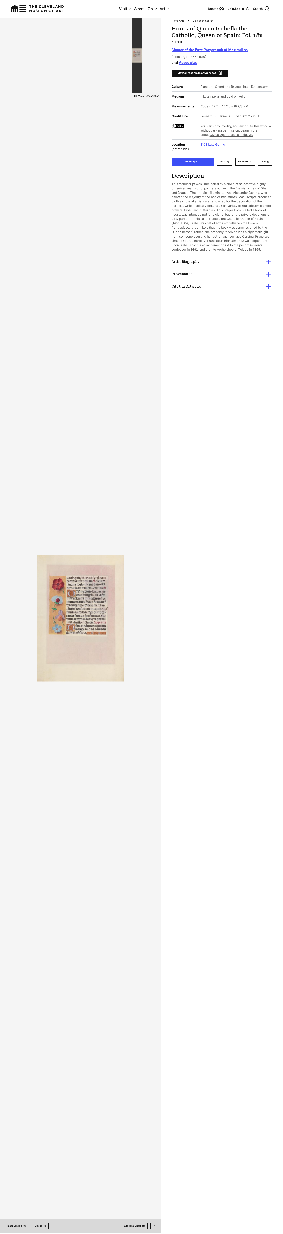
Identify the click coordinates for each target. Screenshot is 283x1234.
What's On (143, 8)
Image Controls (14, 1226)
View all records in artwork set (196, 72)
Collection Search (203, 20)
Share (223, 162)
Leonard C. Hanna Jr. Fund (220, 116)
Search (258, 8)
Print (263, 162)
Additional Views (132, 1226)
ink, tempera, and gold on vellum (224, 96)
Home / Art (178, 20)
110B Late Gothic (213, 144)
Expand (38, 1226)
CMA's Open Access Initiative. (231, 135)
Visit (123, 8)
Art (162, 8)
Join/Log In (236, 8)
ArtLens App (191, 162)
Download (243, 162)
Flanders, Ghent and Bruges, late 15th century (234, 87)
